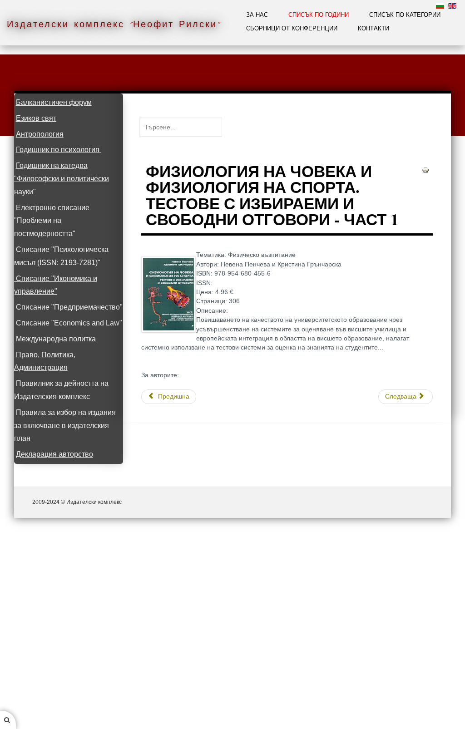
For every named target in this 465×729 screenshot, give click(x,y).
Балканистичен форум (54, 102)
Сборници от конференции (291, 28)
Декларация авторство (54, 454)
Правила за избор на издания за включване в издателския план (65, 426)
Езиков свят (36, 118)
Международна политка (56, 339)
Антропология (40, 134)
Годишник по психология (58, 149)
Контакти (373, 28)
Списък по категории (404, 14)
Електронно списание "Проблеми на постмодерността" (51, 221)
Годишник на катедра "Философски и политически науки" (61, 179)
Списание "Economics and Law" (69, 323)
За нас (257, 14)
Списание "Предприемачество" (69, 307)
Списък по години (318, 14)
